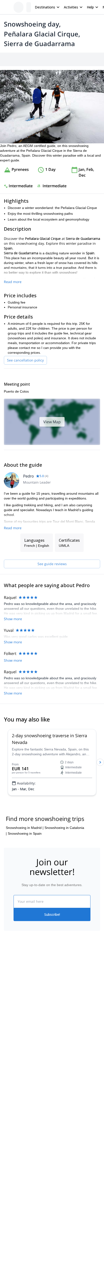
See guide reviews (52, 564)
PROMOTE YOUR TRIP (26, 1078)
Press (8, 1003)
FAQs (56, 1002)
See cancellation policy (25, 360)
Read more (13, 281)
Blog (7, 1050)
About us (10, 982)
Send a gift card (16, 1025)
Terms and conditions (68, 1013)
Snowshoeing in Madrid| (25, 828)
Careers (10, 1014)
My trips (58, 981)
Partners (10, 993)
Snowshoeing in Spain (25, 833)
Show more (13, 619)
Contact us (60, 992)
